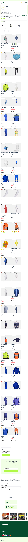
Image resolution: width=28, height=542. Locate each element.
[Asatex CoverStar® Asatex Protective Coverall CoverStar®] (12, 44)
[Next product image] (10, 72)
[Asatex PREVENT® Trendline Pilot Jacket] (12, 231)
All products (2, 21)
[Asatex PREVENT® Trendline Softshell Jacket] (17, 231)
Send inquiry (24, 15)
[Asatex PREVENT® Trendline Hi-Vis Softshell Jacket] (2, 231)
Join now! (11, 470)
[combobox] (13, 4)
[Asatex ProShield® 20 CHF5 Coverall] (2, 297)
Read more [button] (2, 18)
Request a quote (5, 454)
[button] (13, 4)
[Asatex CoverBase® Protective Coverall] (2, 214)
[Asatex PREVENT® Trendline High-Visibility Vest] (6, 249)
